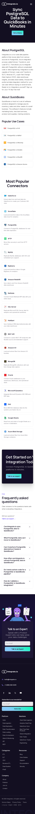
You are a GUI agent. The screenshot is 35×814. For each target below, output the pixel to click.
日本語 (15, 805)
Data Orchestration (8, 735)
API (4, 741)
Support (22, 760)
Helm (4, 720)
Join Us (5, 785)
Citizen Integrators (25, 734)
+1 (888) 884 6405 (10, 685)
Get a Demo (17, 33)
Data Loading (7, 732)
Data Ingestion (7, 723)
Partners (5, 782)
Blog (21, 754)
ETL (4, 754)
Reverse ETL (6, 763)
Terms (25, 802)
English (10, 805)
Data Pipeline (7, 766)
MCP (4, 744)
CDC (4, 760)
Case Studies (24, 757)
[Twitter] (15, 693)
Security (22, 766)
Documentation (24, 763)
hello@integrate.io (10, 679)
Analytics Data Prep (25, 723)
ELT (4, 757)
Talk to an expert (13, 476)
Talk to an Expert (17, 649)
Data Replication (7, 726)
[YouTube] (21, 693)
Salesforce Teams (25, 740)
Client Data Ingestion (26, 720)
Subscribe (17, 709)
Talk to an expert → (8, 519)
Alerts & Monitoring (8, 738)
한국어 (19, 805)
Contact (5, 788)
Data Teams (23, 737)
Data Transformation (9, 729)
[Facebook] (4, 693)
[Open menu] (31, 4)
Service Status (6, 802)
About (4, 779)
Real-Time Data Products (24, 730)
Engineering (23, 743)
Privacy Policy (16, 802)
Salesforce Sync (25, 726)
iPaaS (4, 769)
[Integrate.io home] (10, 4)
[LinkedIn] (9, 693)
